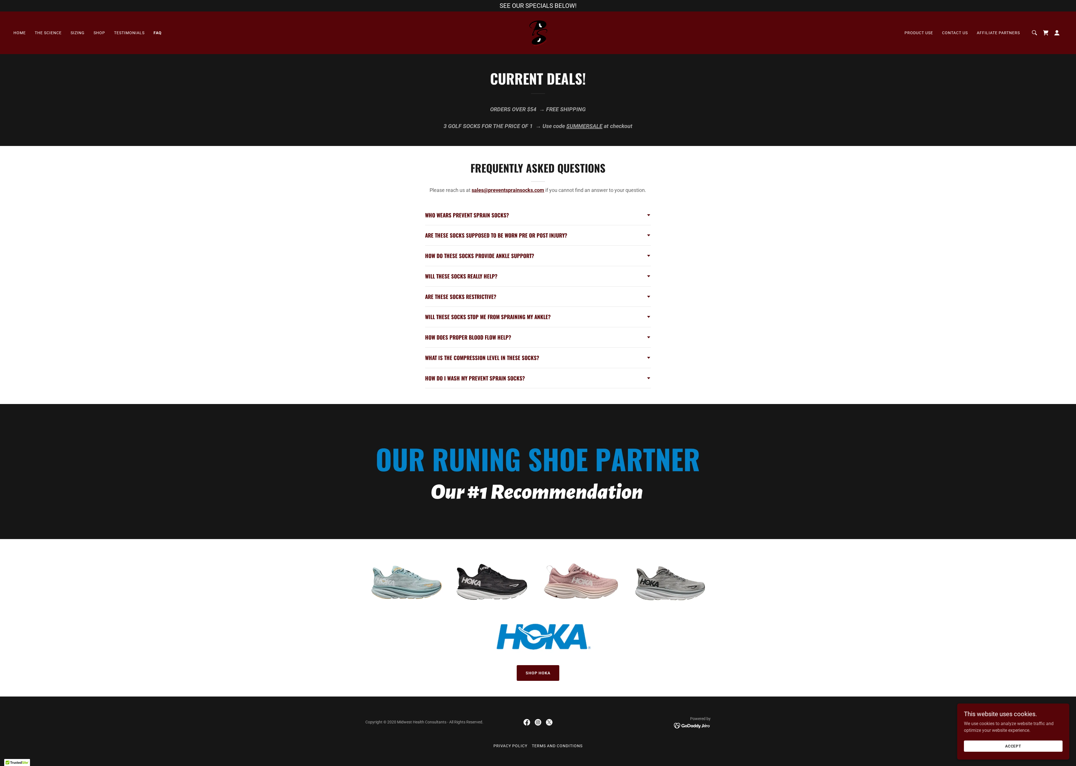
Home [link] (19, 33)
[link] (538, 32)
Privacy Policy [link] (510, 746)
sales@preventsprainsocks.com (508, 190)
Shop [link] (99, 33)
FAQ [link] (158, 33)
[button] (1057, 32)
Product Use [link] (919, 33)
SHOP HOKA (538, 673)
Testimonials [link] (129, 33)
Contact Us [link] (955, 33)
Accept (1013, 746)
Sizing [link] (78, 33)
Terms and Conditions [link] (557, 746)
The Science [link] (48, 33)
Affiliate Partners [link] (998, 33)
